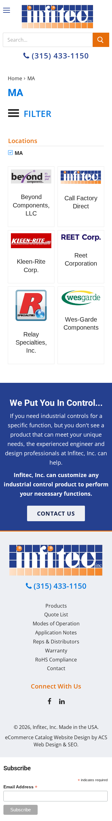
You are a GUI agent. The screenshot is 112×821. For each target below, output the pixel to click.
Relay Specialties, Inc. (31, 342)
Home (15, 78)
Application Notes (56, 632)
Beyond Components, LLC (31, 205)
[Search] (101, 40)
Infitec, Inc (44, 727)
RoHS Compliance (56, 659)
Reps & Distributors (56, 641)
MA (18, 153)
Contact (56, 668)
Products (56, 605)
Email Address (20, 787)
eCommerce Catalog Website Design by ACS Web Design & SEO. (56, 741)
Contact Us (56, 513)
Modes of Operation (56, 623)
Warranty (56, 650)
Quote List (56, 614)
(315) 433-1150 (59, 55)
